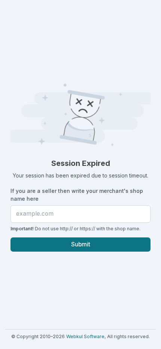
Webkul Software (85, 336)
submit (80, 244)
